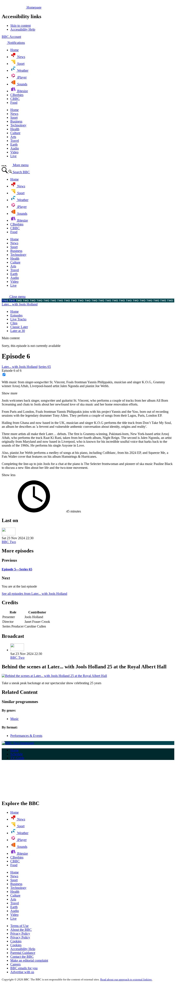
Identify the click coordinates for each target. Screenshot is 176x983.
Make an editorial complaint (29, 960)
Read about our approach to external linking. (126, 979)
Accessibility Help (22, 949)
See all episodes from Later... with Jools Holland (34, 593)
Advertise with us (22, 972)
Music (14, 719)
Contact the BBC (22, 956)
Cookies (15, 941)
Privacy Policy (20, 933)
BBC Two (9, 300)
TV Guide (17, 758)
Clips (13, 323)
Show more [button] (9, 393)
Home (14, 311)
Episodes (16, 315)
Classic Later (19, 327)
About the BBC (21, 929)
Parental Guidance (22, 953)
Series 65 (44, 367)
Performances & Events (26, 735)
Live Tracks (18, 319)
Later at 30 (17, 331)
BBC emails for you (24, 968)
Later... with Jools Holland (20, 304)
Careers (15, 964)
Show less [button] (8, 475)
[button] (14, 296)
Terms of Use (19, 926)
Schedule (16, 754)
